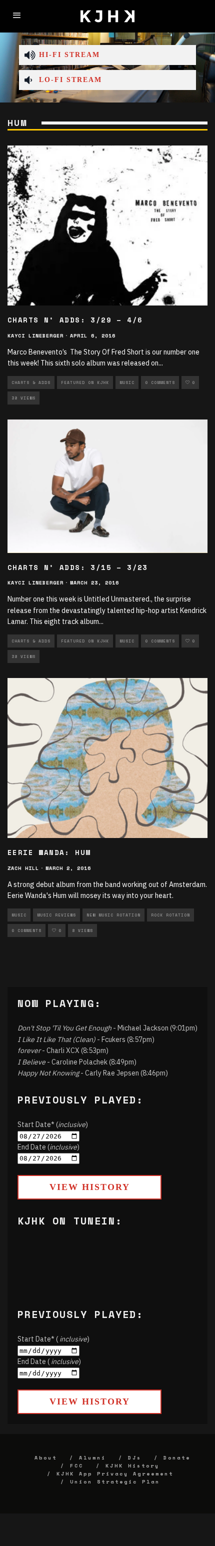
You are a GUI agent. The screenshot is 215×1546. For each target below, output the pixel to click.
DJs (135, 1458)
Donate (177, 1458)
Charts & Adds (31, 383)
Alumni (92, 1458)
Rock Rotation (170, 915)
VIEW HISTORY (90, 1187)
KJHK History (133, 1466)
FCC (77, 1466)
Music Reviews (56, 915)
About (45, 1458)
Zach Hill (23, 868)
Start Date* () (53, 1124)
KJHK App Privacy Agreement (115, 1474)
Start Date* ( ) (54, 1339)
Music (127, 383)
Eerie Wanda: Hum (49, 852)
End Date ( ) (49, 1361)
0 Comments (160, 383)
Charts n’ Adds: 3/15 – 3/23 (78, 567)
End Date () (49, 1147)
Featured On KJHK (85, 383)
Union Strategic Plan (115, 1482)
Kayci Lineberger (36, 336)
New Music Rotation (113, 915)
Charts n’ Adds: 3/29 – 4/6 (75, 319)
